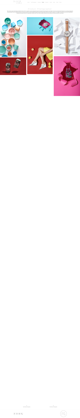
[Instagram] (17, 414)
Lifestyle (51, 2)
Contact (60, 2)
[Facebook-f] (14, 414)
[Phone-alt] (22, 414)
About (28, 2)
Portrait (57, 2)
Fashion (54, 2)
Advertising (39, 2)
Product (43, 2)
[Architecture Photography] (53, 405)
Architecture (46, 2)
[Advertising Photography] (26, 405)
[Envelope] (19, 414)
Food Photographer (33, 2)
